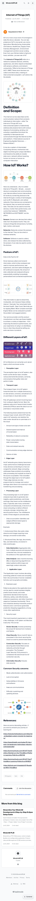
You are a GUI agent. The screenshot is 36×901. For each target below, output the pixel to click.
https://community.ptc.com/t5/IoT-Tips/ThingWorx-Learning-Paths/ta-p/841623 (17, 760)
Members (9, 878)
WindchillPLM (11, 3)
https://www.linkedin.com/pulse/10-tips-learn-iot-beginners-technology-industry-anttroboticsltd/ (17, 744)
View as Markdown (19, 22)
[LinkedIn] (23, 32)
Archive (16, 878)
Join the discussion (25, 788)
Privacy (22, 878)
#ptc (15, 776)
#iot (22, 776)
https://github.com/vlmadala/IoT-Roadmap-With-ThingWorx (17, 766)
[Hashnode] (18, 864)
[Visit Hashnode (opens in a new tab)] (18, 892)
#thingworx (8, 776)
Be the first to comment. (24, 794)
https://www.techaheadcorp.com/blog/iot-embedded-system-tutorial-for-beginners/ (17, 736)
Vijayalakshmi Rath (15, 32)
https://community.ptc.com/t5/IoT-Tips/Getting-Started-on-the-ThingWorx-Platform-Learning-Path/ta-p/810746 (17, 752)
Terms (28, 878)
